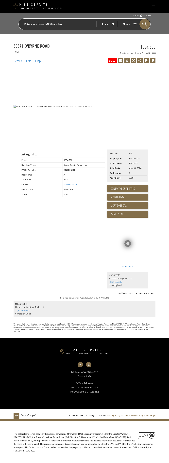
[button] (80, 364)
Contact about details (122, 189)
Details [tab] (18, 60)
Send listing (117, 197)
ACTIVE (136, 15)
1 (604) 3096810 (115, 281)
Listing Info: (29, 154)
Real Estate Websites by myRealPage (138, 415)
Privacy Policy (113, 415)
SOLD (148, 15)
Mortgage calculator (129, 206)
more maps (128, 266)
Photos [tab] (28, 60)
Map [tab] (38, 60)
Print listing (117, 214)
